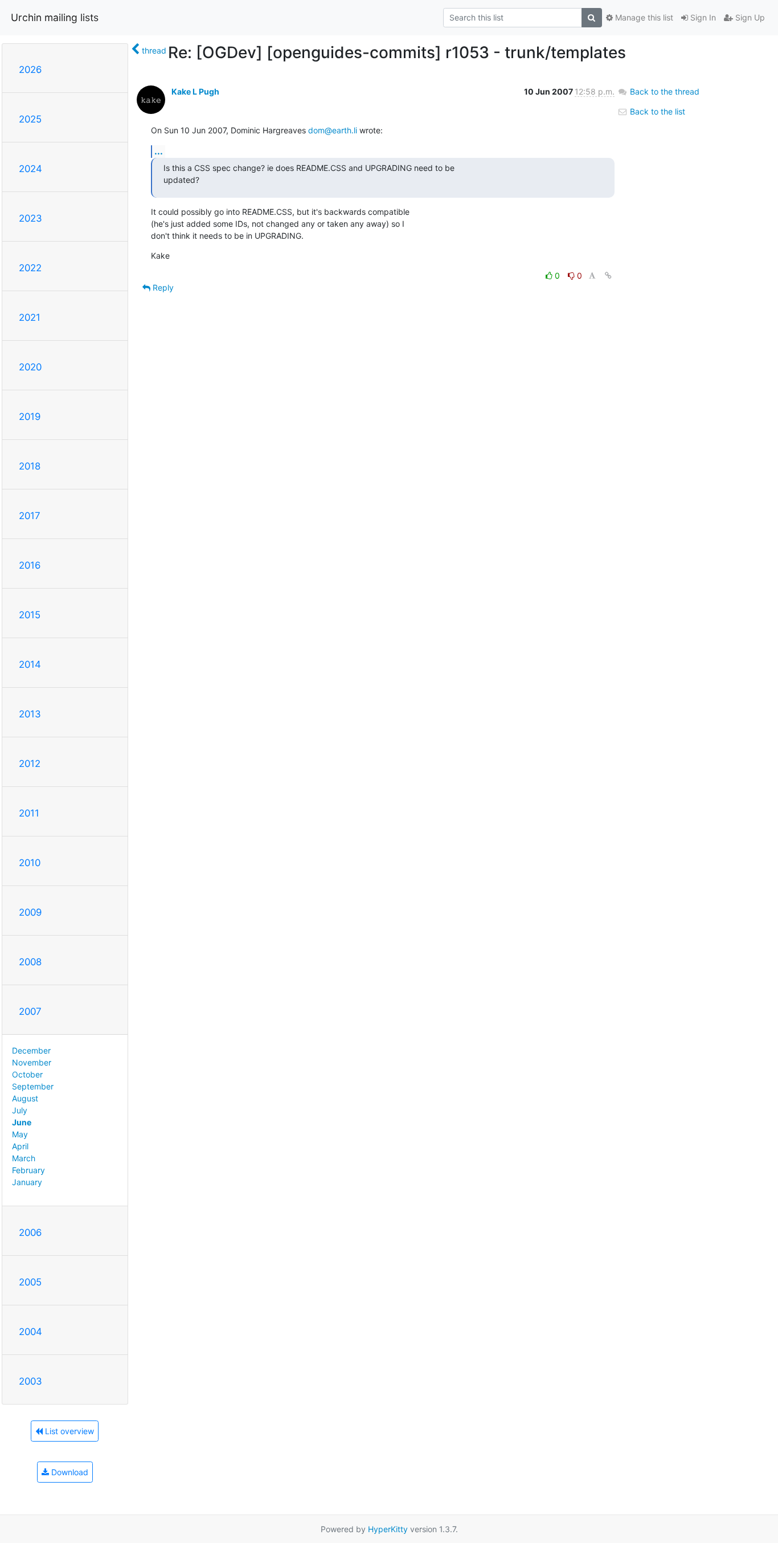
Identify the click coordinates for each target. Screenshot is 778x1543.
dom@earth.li (332, 130)
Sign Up (749, 17)
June (21, 1122)
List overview (68, 1431)
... (158, 151)
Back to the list (656, 111)
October (27, 1074)
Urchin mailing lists (55, 17)
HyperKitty (388, 1529)
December (31, 1050)
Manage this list (643, 17)
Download (68, 1472)
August (25, 1098)
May (20, 1134)
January (27, 1182)
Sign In (702, 17)
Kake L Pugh (195, 91)
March (23, 1158)
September (33, 1086)
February (28, 1170)
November (31, 1062)
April (20, 1146)
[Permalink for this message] (608, 275)
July (19, 1110)
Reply (162, 287)
